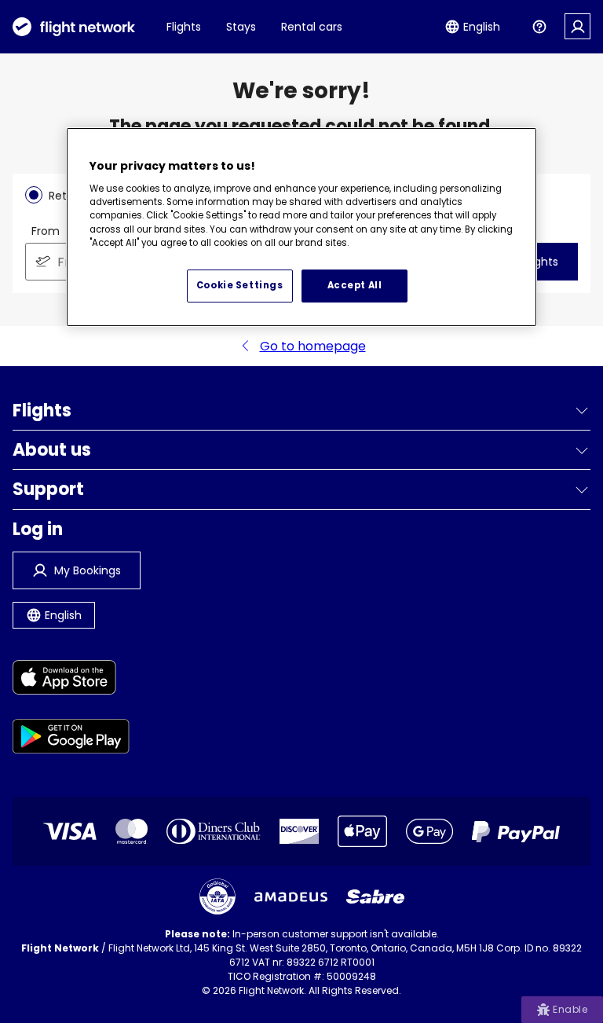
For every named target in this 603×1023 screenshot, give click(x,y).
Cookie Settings (239, 285)
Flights (183, 27)
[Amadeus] (290, 897)
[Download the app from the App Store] (71, 680)
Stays (241, 27)
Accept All (354, 285)
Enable (570, 1009)
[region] (301, 227)
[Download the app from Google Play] (71, 739)
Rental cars (311, 27)
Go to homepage (313, 346)
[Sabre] (375, 896)
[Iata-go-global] (217, 896)
